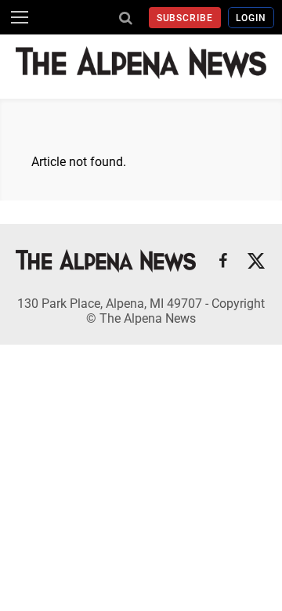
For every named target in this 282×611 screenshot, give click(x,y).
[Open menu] (19, 17)
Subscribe (185, 18)
